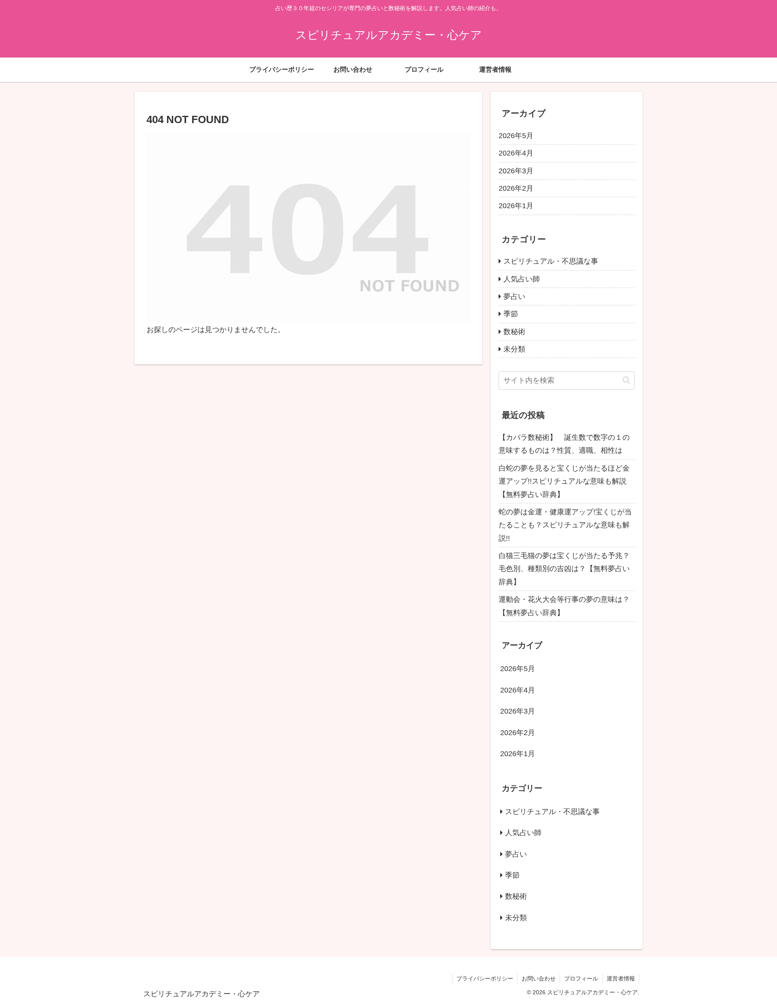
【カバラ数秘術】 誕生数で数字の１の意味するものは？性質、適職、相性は (564, 443)
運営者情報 (621, 978)
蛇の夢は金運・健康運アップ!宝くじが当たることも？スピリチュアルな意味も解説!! (565, 525)
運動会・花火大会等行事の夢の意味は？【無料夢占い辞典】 (564, 605)
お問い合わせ (539, 978)
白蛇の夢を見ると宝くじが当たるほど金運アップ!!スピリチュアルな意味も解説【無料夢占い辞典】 (564, 481)
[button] (626, 380)
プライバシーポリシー (484, 978)
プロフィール (581, 978)
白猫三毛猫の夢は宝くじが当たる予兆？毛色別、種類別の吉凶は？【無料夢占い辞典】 (564, 569)
